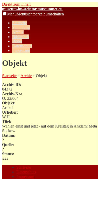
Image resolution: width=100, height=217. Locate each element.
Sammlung (21, 27)
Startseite (19, 23)
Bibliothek (20, 36)
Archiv (18, 32)
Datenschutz (22, 46)
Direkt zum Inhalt (16, 4)
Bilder (17, 41)
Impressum (21, 50)
